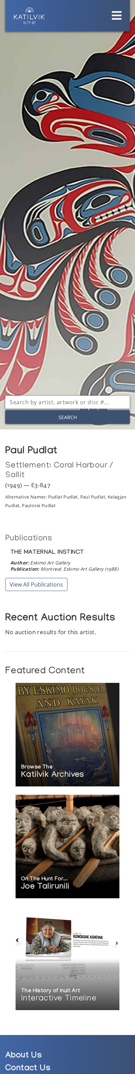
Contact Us (28, 1069)
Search (67, 417)
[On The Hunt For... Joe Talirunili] (67, 847)
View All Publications (36, 584)
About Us (23, 1056)
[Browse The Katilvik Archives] (67, 735)
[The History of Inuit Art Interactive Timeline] (67, 959)
